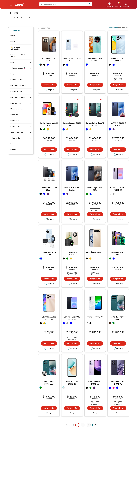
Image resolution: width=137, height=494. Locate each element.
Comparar (50, 90)
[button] (11, 5)
